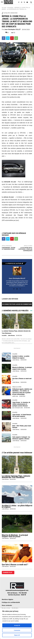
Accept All (17, 625)
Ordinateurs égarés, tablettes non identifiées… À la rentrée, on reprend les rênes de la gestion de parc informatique (22, 391)
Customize (17, 630)
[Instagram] (21, 2)
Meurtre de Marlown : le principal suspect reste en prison (22, 368)
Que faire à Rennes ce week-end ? (15, 564)
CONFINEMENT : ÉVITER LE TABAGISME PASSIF (8, 248)
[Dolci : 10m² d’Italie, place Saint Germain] (6, 426)
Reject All (17, 635)
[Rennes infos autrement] (8, 2)
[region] (17, 623)
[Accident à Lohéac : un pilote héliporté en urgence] (6, 357)
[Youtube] (27, 2)
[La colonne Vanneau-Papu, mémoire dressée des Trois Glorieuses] (17, 321)
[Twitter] (24, 2)
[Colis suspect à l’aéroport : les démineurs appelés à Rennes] (6, 438)
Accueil (4, 7)
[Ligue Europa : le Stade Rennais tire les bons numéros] (6, 415)
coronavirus (13, 12)
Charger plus (7, 572)
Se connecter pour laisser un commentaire (17, 304)
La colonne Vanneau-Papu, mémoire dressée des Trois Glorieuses (16, 477)
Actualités (10, 7)
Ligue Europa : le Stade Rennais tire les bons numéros (21, 415)
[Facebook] (18, 2)
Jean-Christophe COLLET (12, 29)
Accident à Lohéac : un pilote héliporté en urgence (20, 357)
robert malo (15, 396)
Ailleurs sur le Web (16, 387)
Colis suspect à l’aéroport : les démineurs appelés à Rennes (21, 438)
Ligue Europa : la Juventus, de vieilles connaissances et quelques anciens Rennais (21, 404)
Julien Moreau (11, 335)
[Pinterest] (12, 38)
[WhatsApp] (16, 38)
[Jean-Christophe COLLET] (17, 271)
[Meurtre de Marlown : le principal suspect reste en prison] (6, 368)
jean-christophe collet (17, 407)
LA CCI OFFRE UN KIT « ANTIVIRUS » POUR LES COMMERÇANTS (25, 249)
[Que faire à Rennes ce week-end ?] (6, 379)
